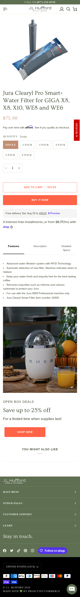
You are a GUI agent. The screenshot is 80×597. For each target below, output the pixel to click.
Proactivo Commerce (44, 591)
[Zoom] (13, 77)
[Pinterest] (25, 550)
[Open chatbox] (72, 589)
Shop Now (24, 432)
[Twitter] (11, 550)
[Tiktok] (18, 550)
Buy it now (40, 200)
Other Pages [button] (13, 503)
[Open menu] (6, 8)
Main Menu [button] (11, 492)
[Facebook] (4, 550)
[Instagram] (32, 550)
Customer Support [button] (17, 514)
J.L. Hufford (14, 587)
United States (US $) (20, 566)
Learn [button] (7, 525)
